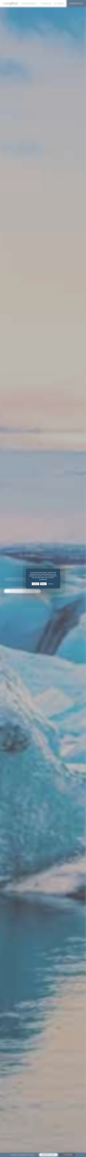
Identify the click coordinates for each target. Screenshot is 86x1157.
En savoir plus (43, 579)
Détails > (51, 584)
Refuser (43, 584)
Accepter (35, 584)
